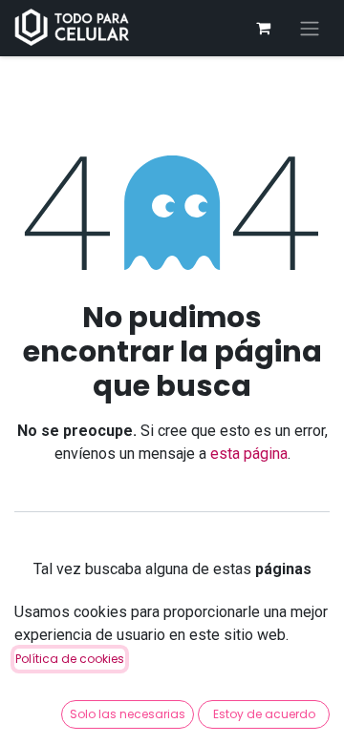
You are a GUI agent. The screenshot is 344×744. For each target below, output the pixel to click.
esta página (249, 453)
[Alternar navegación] (310, 28)
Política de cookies (69, 659)
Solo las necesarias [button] (127, 714)
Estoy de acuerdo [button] (264, 714)
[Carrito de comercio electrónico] (263, 28)
